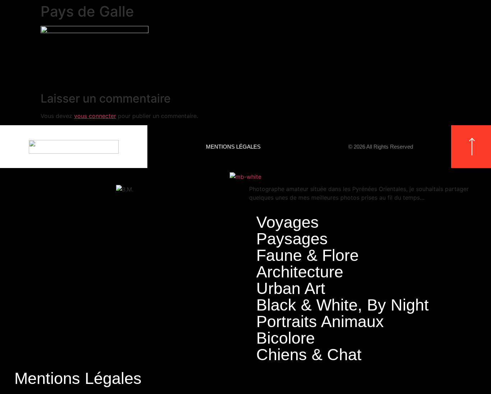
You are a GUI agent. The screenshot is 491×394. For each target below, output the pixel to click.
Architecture (299, 272)
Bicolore (285, 338)
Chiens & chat (309, 355)
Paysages (292, 239)
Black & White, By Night (342, 305)
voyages (287, 222)
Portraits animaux (320, 321)
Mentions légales (233, 147)
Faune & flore (307, 255)
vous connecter (95, 115)
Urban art (290, 288)
